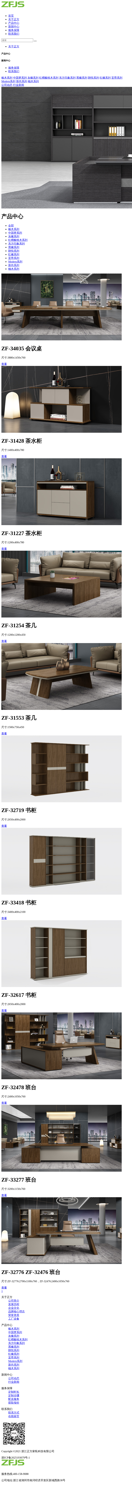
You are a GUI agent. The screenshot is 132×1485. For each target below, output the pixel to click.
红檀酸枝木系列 (48, 77)
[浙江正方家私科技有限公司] (19, 9)
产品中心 (13, 22)
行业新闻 (18, 84)
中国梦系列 (20, 77)
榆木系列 (6, 77)
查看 (4, 363)
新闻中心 (13, 26)
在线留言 (13, 1416)
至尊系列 (116, 77)
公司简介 (13, 1300)
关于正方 (13, 19)
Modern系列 (8, 81)
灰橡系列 (33, 77)
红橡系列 (105, 77)
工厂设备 (13, 1318)
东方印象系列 (67, 77)
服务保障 (13, 30)
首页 (11, 15)
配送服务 (13, 1399)
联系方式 (13, 1412)
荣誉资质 (13, 1315)
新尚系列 (21, 81)
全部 (11, 225)
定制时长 (13, 1391)
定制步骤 (13, 1395)
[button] (66, 53)
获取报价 (13, 1402)
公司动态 (6, 84)
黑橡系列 (81, 77)
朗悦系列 (93, 77)
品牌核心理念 (16, 1311)
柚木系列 (33, 81)
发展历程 (13, 1304)
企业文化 (13, 1307)
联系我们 (13, 33)
